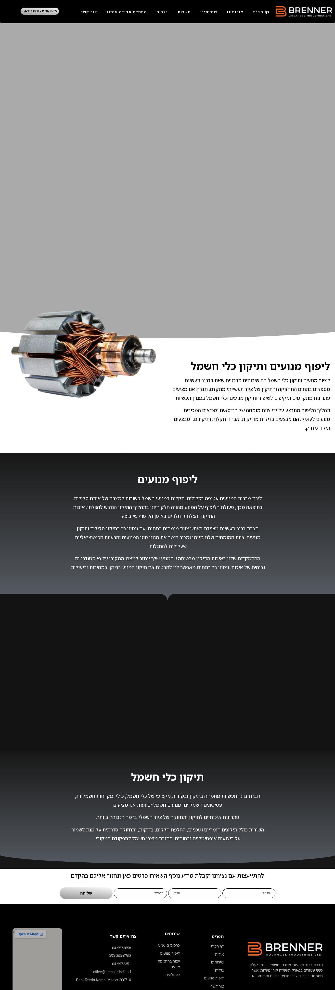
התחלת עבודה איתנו (127, 11)
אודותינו (235, 11)
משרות (184, 11)
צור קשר (89, 11)
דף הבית (261, 11)
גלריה (162, 11)
